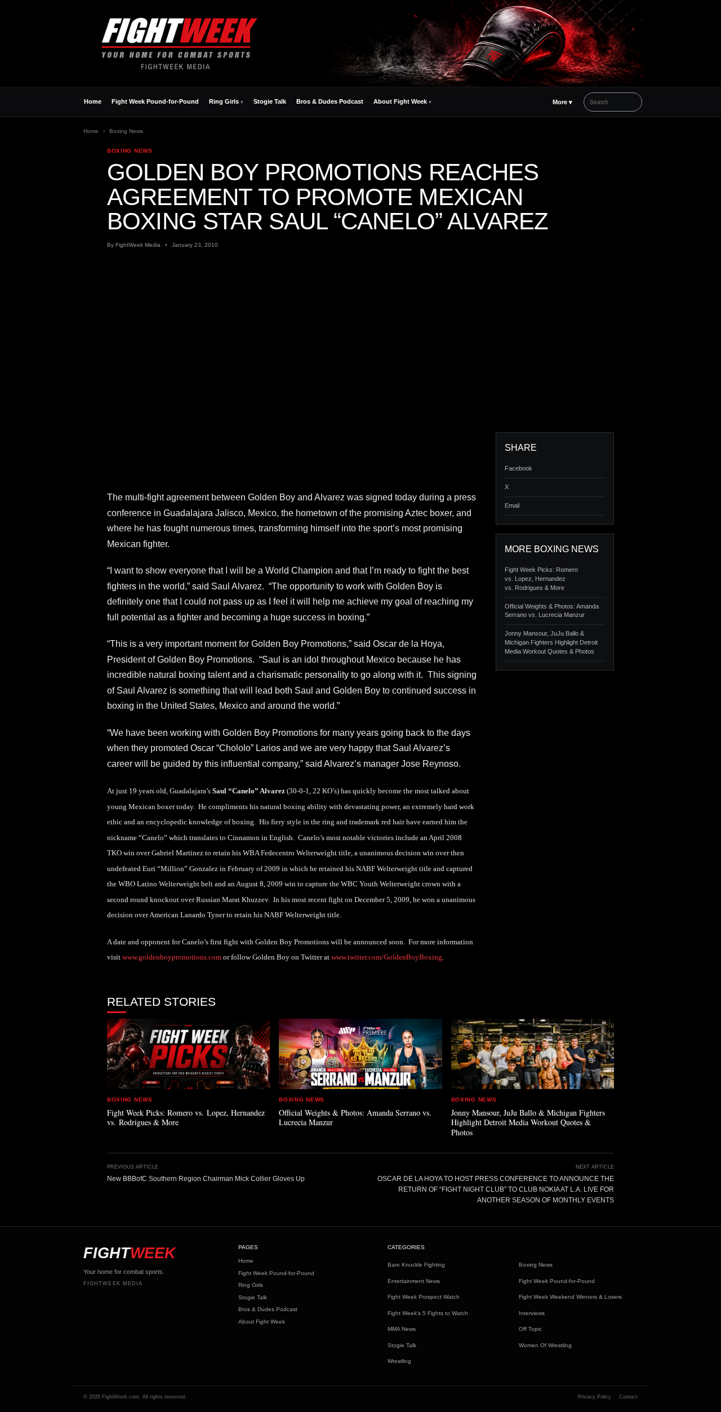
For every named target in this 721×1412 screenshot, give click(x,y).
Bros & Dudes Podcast (329, 101)
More (562, 102)
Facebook (518, 468)
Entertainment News (414, 1281)
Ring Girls (224, 101)
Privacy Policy (594, 1397)
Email (512, 505)
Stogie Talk (269, 101)
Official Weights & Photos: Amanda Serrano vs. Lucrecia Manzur (552, 611)
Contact (628, 1397)
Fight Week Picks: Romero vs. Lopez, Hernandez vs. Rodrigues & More (541, 578)
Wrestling (399, 1361)
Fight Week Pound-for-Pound (155, 101)
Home (92, 101)
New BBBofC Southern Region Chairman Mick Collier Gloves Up (206, 1179)
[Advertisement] (360, 341)
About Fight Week (400, 101)
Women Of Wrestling (545, 1345)
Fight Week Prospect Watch (424, 1297)
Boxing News (126, 131)
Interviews (532, 1313)
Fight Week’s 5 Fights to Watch (428, 1313)
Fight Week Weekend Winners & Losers (570, 1297)
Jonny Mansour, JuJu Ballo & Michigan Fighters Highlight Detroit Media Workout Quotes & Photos (551, 642)
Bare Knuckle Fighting (416, 1265)
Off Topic (530, 1329)
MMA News (402, 1329)
